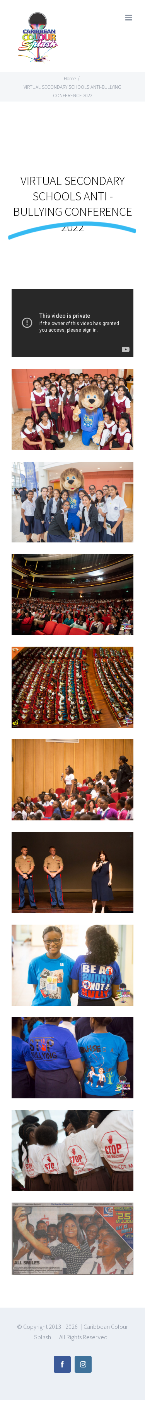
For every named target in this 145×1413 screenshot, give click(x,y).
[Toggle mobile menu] (129, 18)
